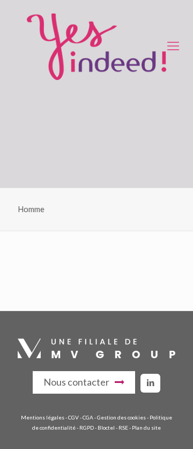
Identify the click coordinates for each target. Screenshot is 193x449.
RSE (123, 427)
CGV (73, 417)
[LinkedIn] (150, 382)
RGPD (86, 427)
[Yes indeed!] (96, 45)
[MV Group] (96, 355)
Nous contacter (76, 382)
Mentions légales (42, 417)
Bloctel (106, 427)
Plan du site (146, 427)
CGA (88, 417)
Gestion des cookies (121, 417)
